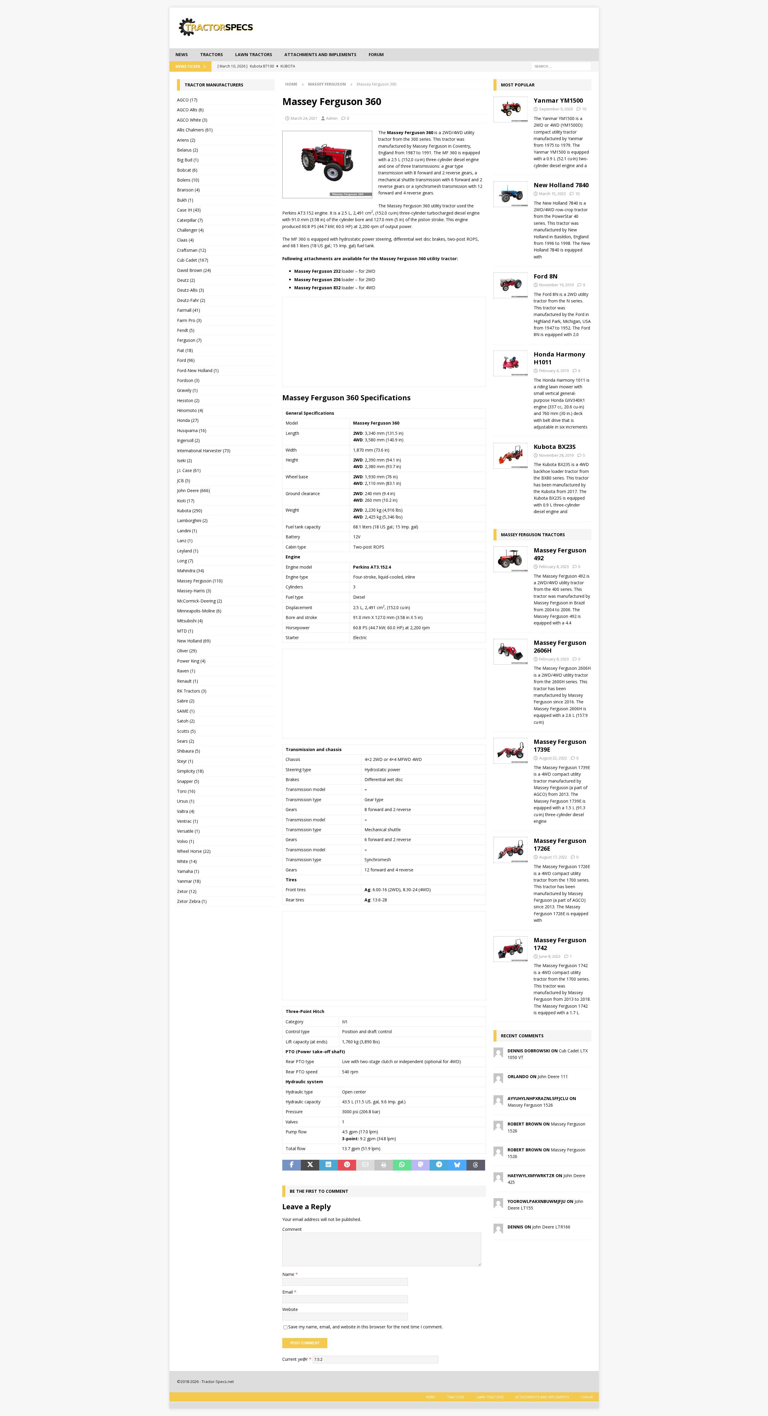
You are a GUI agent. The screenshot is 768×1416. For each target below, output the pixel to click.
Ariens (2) (186, 140)
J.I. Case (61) (189, 470)
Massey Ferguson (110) (200, 581)
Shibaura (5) (188, 751)
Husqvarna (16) (191, 430)
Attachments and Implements (320, 54)
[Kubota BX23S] (511, 477)
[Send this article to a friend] (365, 1165)
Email (288, 1292)
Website (290, 1309)
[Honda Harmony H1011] (511, 389)
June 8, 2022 (549, 956)
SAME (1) (186, 711)
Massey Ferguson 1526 (530, 1105)
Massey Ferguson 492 (560, 554)
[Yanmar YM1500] (511, 131)
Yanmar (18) (189, 881)
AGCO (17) (187, 100)
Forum (376, 54)
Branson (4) (188, 190)
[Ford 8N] (511, 303)
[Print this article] (383, 1165)
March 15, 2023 (552, 193)
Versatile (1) (188, 831)
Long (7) (185, 561)
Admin (332, 118)
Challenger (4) (190, 230)
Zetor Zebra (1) (192, 901)
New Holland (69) (194, 641)
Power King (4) (191, 661)
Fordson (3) (188, 380)
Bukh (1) (185, 200)
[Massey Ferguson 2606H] (511, 681)
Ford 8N (546, 276)
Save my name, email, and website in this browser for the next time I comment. (365, 1327)
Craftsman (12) (191, 250)
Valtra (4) (185, 811)
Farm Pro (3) (189, 320)
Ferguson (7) (189, 340)
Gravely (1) (187, 390)
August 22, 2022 (553, 758)
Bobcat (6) (187, 170)
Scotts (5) (186, 731)
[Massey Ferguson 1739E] (511, 780)
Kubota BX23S (555, 447)
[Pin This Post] (347, 1165)
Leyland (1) (187, 551)
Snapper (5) (188, 781)
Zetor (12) (186, 891)
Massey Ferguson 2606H (560, 646)
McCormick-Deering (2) (199, 601)
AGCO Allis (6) (190, 110)
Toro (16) (186, 791)
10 (584, 109)
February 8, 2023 (554, 566)
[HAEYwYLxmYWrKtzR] (498, 1178)
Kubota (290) (189, 510)
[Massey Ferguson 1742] (511, 974)
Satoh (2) (186, 721)
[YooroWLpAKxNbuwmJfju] (498, 1204)
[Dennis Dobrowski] (498, 1053)
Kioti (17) (185, 501)
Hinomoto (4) (190, 410)
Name (289, 1274)
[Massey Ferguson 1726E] (511, 879)
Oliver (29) (187, 651)
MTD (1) (185, 631)
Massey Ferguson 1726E (560, 844)
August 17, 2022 (553, 857)
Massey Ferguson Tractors (533, 534)
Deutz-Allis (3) (190, 290)
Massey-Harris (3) (194, 591)
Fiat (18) (185, 350)
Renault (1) (187, 681)
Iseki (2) (184, 460)
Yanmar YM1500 (558, 100)
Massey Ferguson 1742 (560, 944)
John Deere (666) (193, 490)
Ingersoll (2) (188, 440)
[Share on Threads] (475, 1165)
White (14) (187, 861)
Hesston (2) (188, 400)
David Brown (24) (194, 270)
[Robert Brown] (498, 1127)
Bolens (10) (188, 180)
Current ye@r (296, 1359)
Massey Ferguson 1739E (560, 745)
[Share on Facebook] (291, 1165)
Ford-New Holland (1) (198, 370)
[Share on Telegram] (439, 1165)
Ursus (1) (185, 801)
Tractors (211, 54)
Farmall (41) (188, 310)
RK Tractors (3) (191, 691)
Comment (292, 1229)
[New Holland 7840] (511, 219)
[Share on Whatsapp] (402, 1165)
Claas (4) (185, 240)
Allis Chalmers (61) (195, 130)
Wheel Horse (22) (194, 851)
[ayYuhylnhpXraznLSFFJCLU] (498, 1101)
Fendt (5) (185, 330)
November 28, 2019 (556, 455)
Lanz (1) (185, 540)
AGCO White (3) (192, 120)
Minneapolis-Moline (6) (199, 611)
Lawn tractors (253, 54)
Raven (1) (186, 671)
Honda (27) (188, 420)
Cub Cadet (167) (192, 260)
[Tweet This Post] (310, 1165)
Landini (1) (187, 531)
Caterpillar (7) (190, 220)
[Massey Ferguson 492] (511, 585)
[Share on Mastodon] (420, 1165)
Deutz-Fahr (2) (191, 300)
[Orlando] (498, 1079)
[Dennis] (498, 1230)
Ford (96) (186, 360)
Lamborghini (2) (192, 520)
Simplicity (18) (190, 771)
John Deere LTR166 (551, 1227)
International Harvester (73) (203, 450)
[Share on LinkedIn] (328, 1165)
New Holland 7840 (561, 185)
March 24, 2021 (304, 118)
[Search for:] (561, 66)
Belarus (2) (187, 150)
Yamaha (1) (188, 871)
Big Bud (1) (188, 160)
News (182, 54)
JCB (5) (183, 480)
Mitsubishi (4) (190, 621)
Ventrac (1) (187, 821)
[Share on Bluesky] (457, 1165)
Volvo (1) (185, 841)
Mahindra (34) (190, 570)
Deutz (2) (186, 280)
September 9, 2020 (556, 109)
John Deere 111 (553, 1076)
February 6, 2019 (554, 370)
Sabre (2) (185, 701)
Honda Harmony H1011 (559, 358)
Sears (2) (185, 741)
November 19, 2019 (556, 284)
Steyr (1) (185, 761)
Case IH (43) (189, 210)
